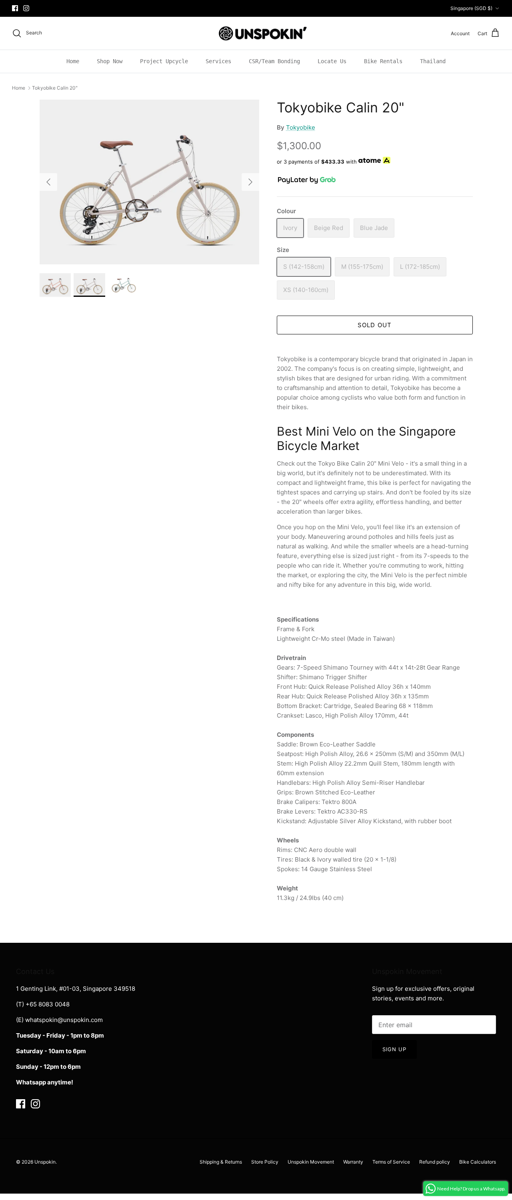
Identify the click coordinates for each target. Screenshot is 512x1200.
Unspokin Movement (311, 1162)
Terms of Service (391, 1162)
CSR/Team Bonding (274, 61)
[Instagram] (26, 8)
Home (72, 61)
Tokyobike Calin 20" (55, 88)
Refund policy (434, 1162)
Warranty (353, 1162)
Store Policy (264, 1162)
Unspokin (45, 1162)
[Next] (250, 182)
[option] (149, 182)
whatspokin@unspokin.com (64, 1020)
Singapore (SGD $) (471, 8)
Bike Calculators (477, 1162)
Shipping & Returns (221, 1162)
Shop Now (109, 61)
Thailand (433, 61)
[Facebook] (15, 8)
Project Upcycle (164, 61)
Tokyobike (300, 127)
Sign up (394, 1049)
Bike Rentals (383, 61)
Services (218, 61)
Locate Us (332, 61)
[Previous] (48, 182)
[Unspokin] (256, 33)
